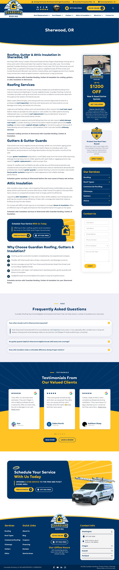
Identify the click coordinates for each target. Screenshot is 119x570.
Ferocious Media (111, 568)
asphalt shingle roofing (35, 125)
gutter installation (20, 156)
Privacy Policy (103, 566)
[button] (113, 8)
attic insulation (22, 197)
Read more (30, 407)
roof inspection (22, 103)
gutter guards (30, 170)
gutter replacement (22, 161)
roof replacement (36, 114)
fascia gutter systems (16, 172)
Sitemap (112, 566)
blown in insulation (61, 205)
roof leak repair (66, 109)
